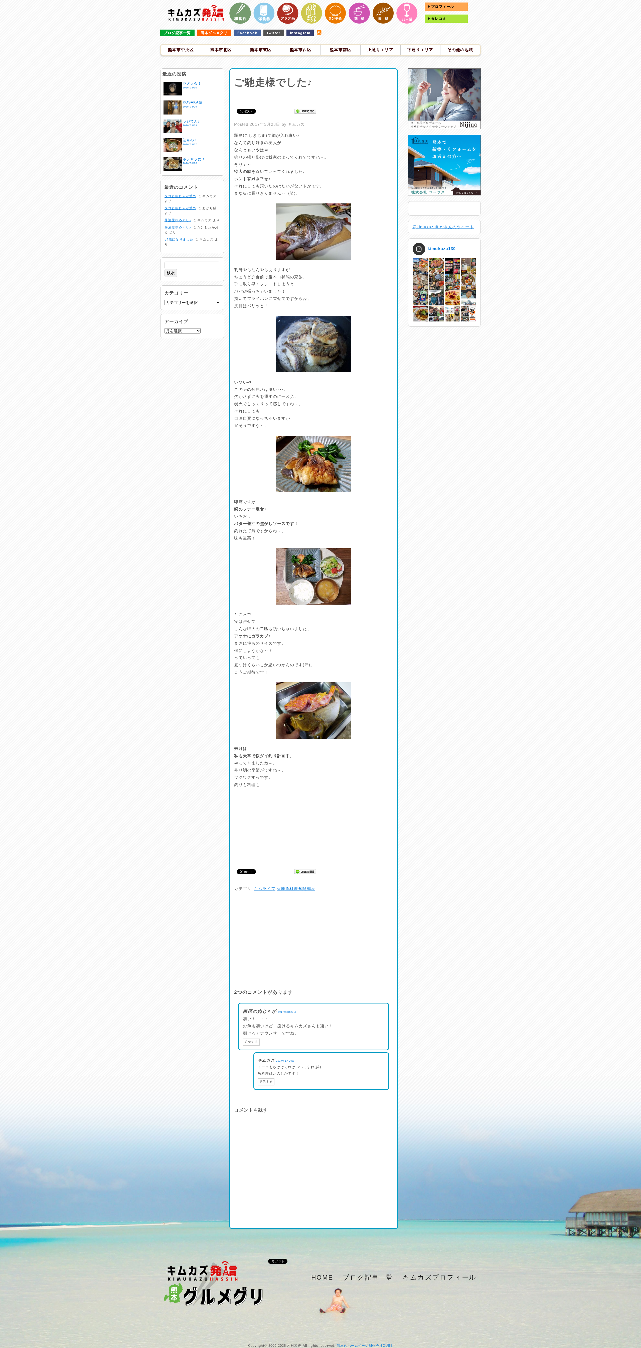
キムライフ (264, 888)
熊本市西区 (300, 50)
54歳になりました (179, 239)
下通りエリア (420, 50)
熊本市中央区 (181, 50)
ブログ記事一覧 (177, 33)
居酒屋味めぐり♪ (178, 220)
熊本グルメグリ (214, 33)
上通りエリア (380, 50)
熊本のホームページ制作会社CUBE (365, 1345)
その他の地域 (460, 50)
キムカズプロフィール (439, 1277)
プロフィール (442, 7)
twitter (273, 33)
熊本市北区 (221, 50)
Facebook (247, 33)
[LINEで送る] (305, 111)
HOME (322, 1277)
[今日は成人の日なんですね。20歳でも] (468, 297)
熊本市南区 (340, 50)
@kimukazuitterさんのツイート (443, 227)
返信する (251, 1042)
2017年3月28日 (287, 1012)
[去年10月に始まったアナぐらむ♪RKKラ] (452, 313)
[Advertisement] (314, 97)
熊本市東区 (261, 50)
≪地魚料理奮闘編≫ (296, 888)
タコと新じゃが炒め (180, 196)
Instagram (300, 33)
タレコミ (438, 19)
